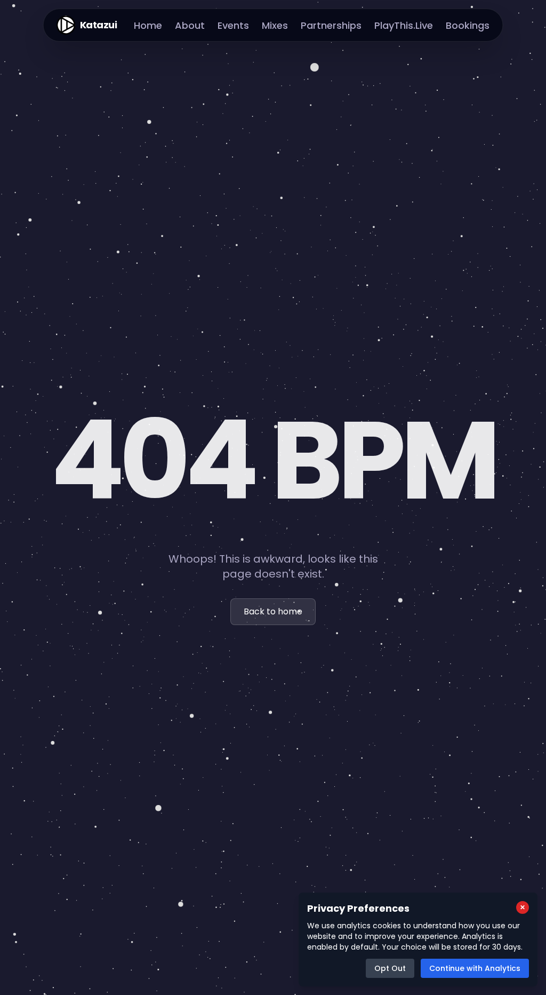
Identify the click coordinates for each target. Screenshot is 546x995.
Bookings (467, 25)
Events (233, 25)
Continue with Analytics (474, 968)
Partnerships (331, 25)
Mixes (275, 25)
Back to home (273, 611)
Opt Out (390, 968)
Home (148, 25)
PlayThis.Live (403, 25)
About (190, 25)
